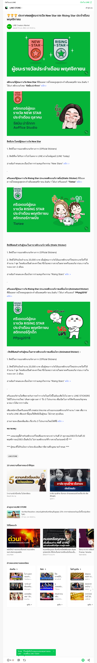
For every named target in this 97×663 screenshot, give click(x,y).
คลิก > (67, 163)
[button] (10, 660)
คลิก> (44, 85)
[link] (18, 660)
